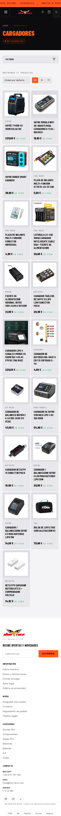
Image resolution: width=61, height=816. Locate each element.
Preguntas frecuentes (14, 701)
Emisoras (7, 743)
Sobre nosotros (11, 669)
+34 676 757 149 (12, 774)
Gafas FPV (8, 739)
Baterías (7, 748)
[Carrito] (49, 12)
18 (35, 80)
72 (48, 80)
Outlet (6, 757)
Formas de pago (11, 678)
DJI (4, 753)
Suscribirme (48, 653)
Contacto (8, 706)
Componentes (10, 734)
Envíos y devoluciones (14, 674)
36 (42, 80)
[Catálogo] (6, 12)
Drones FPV (9, 729)
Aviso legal (8, 683)
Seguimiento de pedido (15, 711)
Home (5, 25)
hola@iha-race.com (13, 782)
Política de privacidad (14, 688)
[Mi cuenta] (43, 12)
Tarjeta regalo (10, 715)
